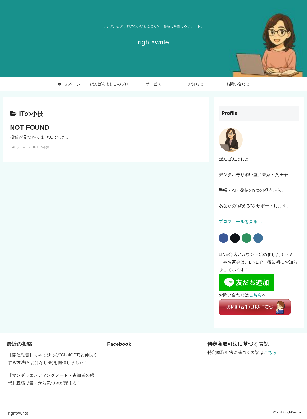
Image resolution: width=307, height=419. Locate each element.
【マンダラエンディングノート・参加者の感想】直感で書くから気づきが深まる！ (51, 379)
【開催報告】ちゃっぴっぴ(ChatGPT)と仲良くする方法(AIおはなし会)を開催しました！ (53, 358)
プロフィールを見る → (241, 221)
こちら (255, 295)
